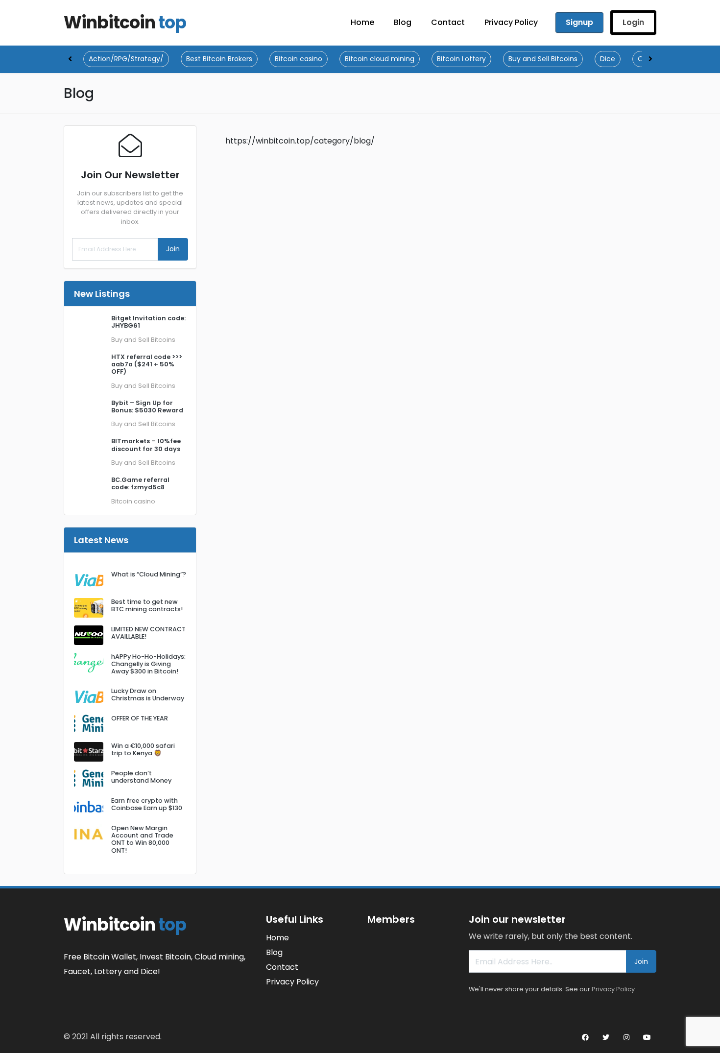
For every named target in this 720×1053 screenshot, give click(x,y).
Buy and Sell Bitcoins (542, 59)
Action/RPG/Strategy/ (126, 59)
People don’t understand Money (141, 777)
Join (173, 249)
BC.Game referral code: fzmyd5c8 (140, 483)
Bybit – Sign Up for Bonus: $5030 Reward (147, 406)
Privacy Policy (613, 989)
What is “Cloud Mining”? (148, 574)
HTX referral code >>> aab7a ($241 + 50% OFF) (146, 364)
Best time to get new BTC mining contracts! (147, 605)
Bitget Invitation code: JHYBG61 (148, 322)
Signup (579, 22)
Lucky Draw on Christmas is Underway (147, 694)
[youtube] (647, 1037)
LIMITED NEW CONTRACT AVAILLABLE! (148, 633)
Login (633, 22)
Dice (607, 59)
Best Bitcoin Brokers (219, 59)
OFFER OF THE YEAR (139, 718)
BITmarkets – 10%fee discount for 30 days (146, 445)
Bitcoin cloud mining (379, 59)
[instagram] (626, 1037)
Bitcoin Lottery (461, 59)
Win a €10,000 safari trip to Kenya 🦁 (143, 749)
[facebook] (585, 1037)
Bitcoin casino (298, 59)
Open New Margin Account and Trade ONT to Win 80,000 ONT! (142, 839)
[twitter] (606, 1037)
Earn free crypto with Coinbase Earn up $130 (146, 804)
